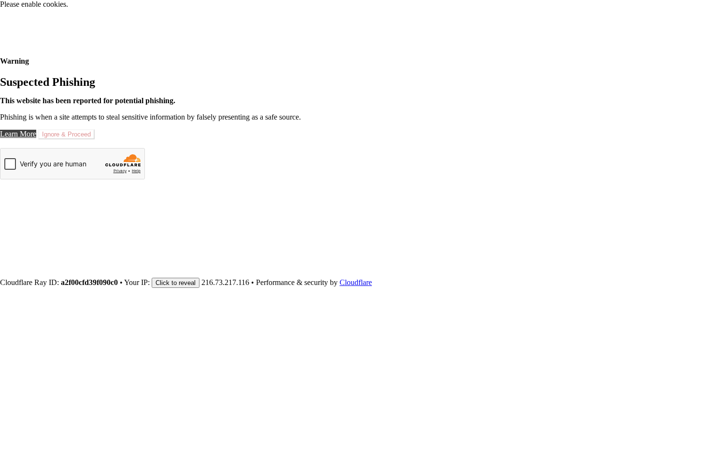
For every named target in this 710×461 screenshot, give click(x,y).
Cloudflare (356, 282)
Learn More (18, 134)
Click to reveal (176, 282)
